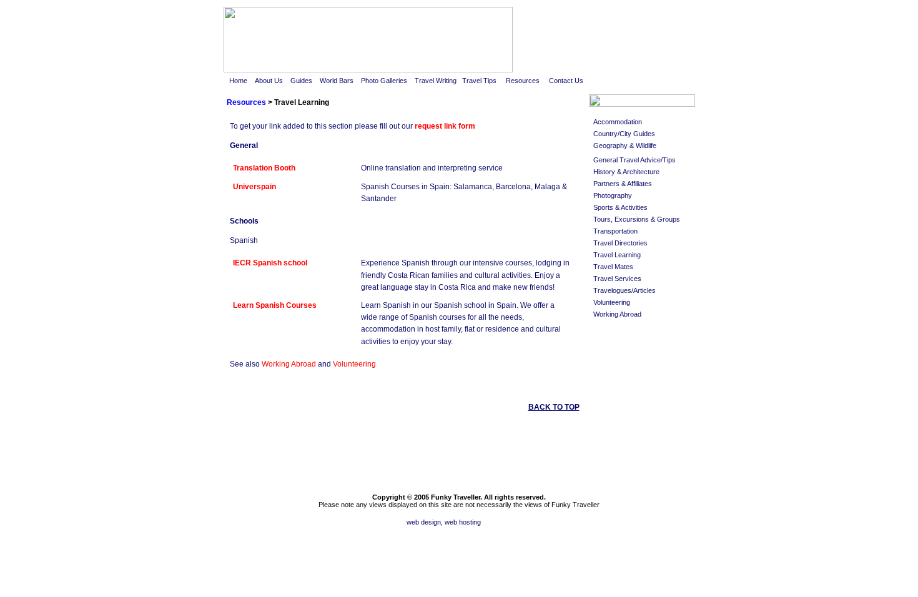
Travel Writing (436, 80)
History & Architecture (626, 171)
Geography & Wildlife (624, 145)
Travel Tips (479, 80)
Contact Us (566, 80)
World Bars (336, 80)
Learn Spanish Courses (275, 305)
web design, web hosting (445, 522)
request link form (445, 126)
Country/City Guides (624, 133)
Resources (523, 80)
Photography (612, 195)
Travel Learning (617, 255)
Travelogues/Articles (624, 290)
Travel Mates (613, 266)
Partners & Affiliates (622, 183)
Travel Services (617, 278)
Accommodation (617, 122)
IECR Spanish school (270, 263)
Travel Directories (620, 243)
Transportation (615, 231)
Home (238, 80)
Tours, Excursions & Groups (636, 219)
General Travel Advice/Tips (634, 160)
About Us (270, 80)
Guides (302, 80)
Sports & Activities (620, 207)
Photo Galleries (384, 80)
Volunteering (354, 364)
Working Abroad (289, 364)
